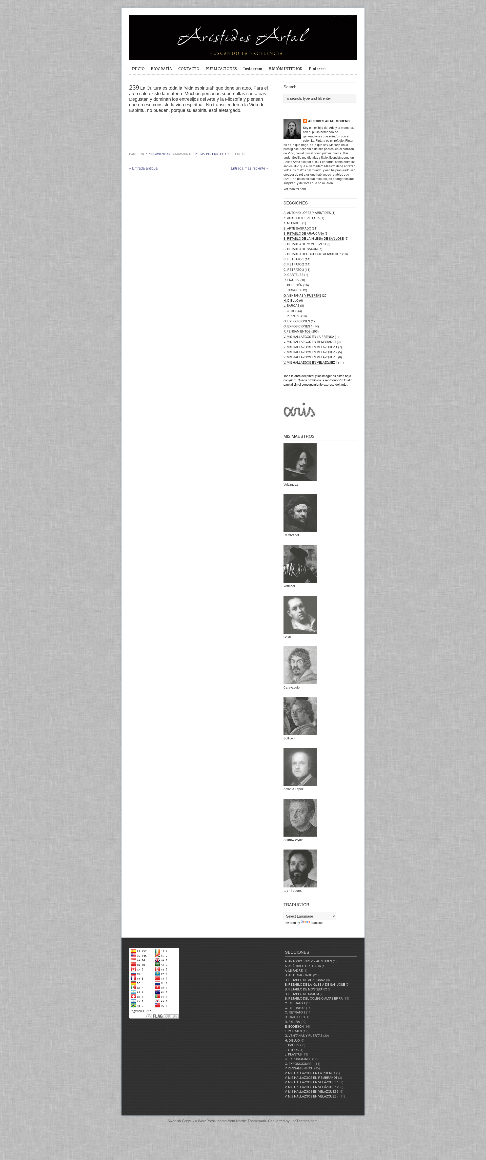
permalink (203, 154)
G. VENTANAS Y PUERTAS (302, 295)
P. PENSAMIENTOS (157, 154)
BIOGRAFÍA (161, 68)
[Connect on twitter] (337, 22)
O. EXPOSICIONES (297, 321)
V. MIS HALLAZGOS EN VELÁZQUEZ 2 (310, 352)
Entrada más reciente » (249, 168)
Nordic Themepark (251, 1120)
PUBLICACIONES (221, 68)
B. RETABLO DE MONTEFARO (305, 243)
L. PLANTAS (292, 316)
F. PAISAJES (292, 290)
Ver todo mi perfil (295, 189)
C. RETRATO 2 (294, 264)
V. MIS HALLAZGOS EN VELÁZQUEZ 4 (310, 362)
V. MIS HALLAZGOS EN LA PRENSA (309, 336)
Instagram (252, 68)
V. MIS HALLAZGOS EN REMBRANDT (310, 341)
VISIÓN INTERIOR (285, 68)
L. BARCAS (291, 305)
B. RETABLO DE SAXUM (301, 248)
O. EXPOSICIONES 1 (298, 326)
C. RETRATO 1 (294, 259)
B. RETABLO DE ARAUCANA (304, 233)
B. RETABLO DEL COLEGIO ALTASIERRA (312, 254)
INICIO (138, 68)
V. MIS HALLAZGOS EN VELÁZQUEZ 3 (310, 357)
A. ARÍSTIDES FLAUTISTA (302, 218)
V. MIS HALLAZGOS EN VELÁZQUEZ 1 (310, 347)
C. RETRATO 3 (294, 269)
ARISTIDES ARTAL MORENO (329, 121)
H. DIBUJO (291, 300)
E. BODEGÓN (293, 285)
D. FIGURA (291, 279)
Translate (317, 922)
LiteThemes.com (304, 1120)
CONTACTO (188, 68)
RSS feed (219, 154)
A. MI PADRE (292, 223)
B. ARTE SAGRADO (297, 228)
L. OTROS (290, 310)
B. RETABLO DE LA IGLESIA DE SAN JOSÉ (314, 238)
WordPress (207, 1120)
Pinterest (317, 68)
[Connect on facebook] (345, 22)
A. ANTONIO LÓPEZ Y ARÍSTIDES (307, 212)
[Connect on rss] (353, 22)
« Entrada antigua (143, 168)
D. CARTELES (293, 274)
